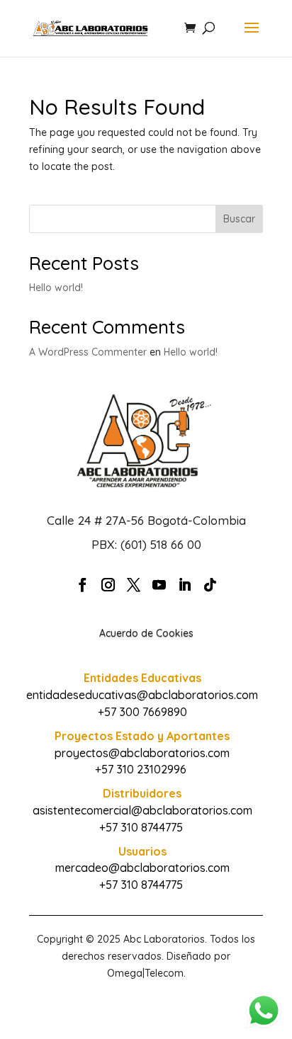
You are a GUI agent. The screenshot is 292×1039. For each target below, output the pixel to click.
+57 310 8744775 (141, 827)
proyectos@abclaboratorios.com (142, 753)
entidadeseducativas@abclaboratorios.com (142, 695)
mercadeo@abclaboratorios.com (142, 868)
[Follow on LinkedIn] (184, 585)
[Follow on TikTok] (209, 585)
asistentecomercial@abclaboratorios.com (142, 810)
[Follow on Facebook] (82, 585)
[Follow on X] (133, 585)
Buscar (239, 218)
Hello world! (56, 287)
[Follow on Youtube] (158, 585)
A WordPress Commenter (88, 352)
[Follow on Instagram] (107, 585)
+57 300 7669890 (142, 712)
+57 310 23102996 (140, 769)
